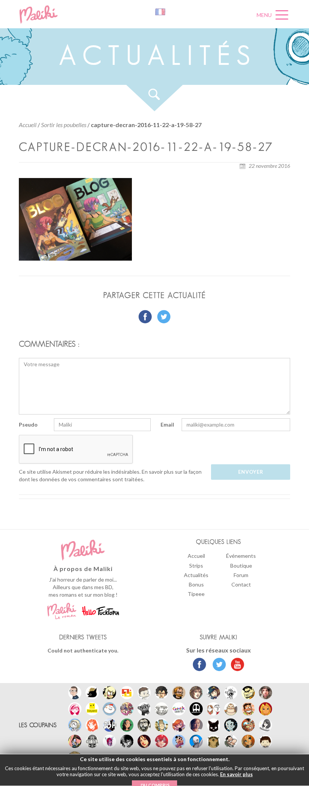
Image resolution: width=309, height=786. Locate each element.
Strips (196, 565)
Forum (241, 575)
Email (167, 424)
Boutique (241, 565)
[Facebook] (199, 665)
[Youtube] (235, 665)
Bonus (196, 584)
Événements (241, 556)
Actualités (196, 575)
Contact (241, 584)
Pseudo (28, 424)
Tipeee (196, 594)
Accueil (28, 124)
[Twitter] (217, 665)
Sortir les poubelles (63, 124)
